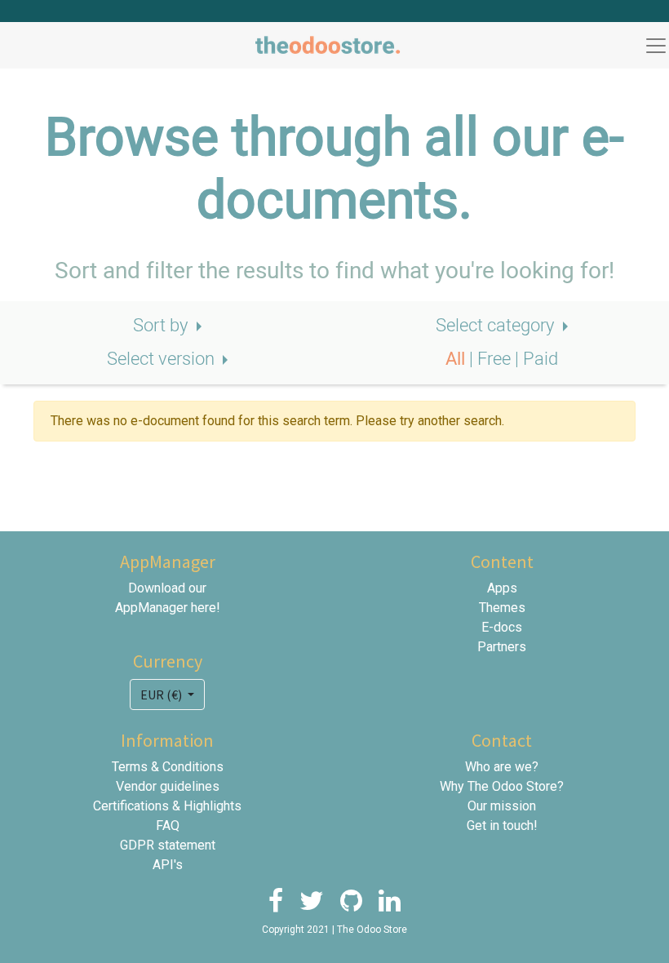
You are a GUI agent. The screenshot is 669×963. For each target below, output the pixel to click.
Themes (502, 607)
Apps (502, 588)
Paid (540, 359)
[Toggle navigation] (656, 45)
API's (168, 864)
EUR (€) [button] (162, 694)
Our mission (501, 806)
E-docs (501, 627)
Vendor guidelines (167, 786)
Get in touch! (502, 825)
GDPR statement (167, 845)
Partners (501, 647)
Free (496, 359)
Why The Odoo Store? (502, 786)
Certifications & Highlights (167, 806)
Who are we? (501, 766)
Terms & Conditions (168, 766)
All (457, 359)
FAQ (167, 825)
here (203, 607)
